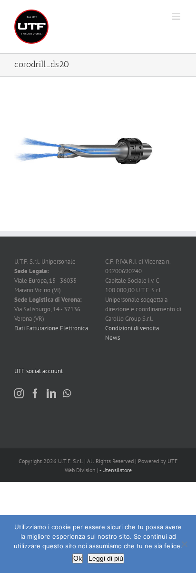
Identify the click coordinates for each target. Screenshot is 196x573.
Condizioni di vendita (132, 328)
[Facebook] (35, 393)
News (112, 338)
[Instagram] (19, 393)
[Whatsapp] (67, 393)
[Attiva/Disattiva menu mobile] (177, 16)
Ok (77, 558)
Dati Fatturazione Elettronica (51, 328)
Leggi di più (105, 558)
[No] (184, 544)
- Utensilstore (115, 470)
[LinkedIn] (51, 393)
